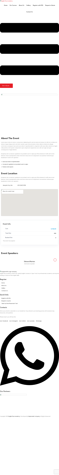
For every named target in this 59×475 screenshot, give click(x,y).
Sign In (13, 472)
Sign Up (9, 472)
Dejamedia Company (34, 416)
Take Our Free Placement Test (9, 303)
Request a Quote (50, 5)
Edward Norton (29, 261)
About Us (21, 5)
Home (5, 5)
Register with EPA (38, 5)
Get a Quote (5, 85)
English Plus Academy (14, 416)
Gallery (28, 5)
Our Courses (13, 5)
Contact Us (29, 12)
